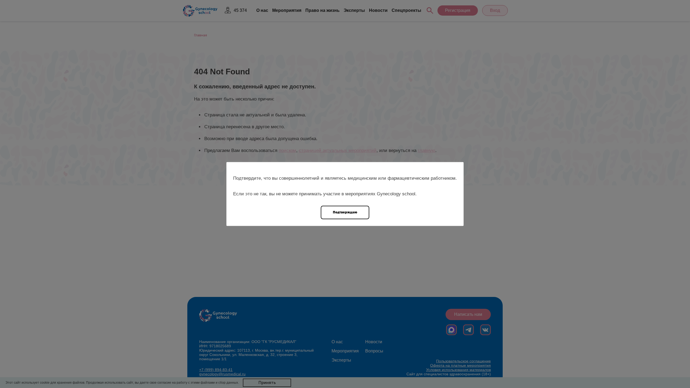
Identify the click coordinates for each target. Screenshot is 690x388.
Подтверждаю (345, 212)
